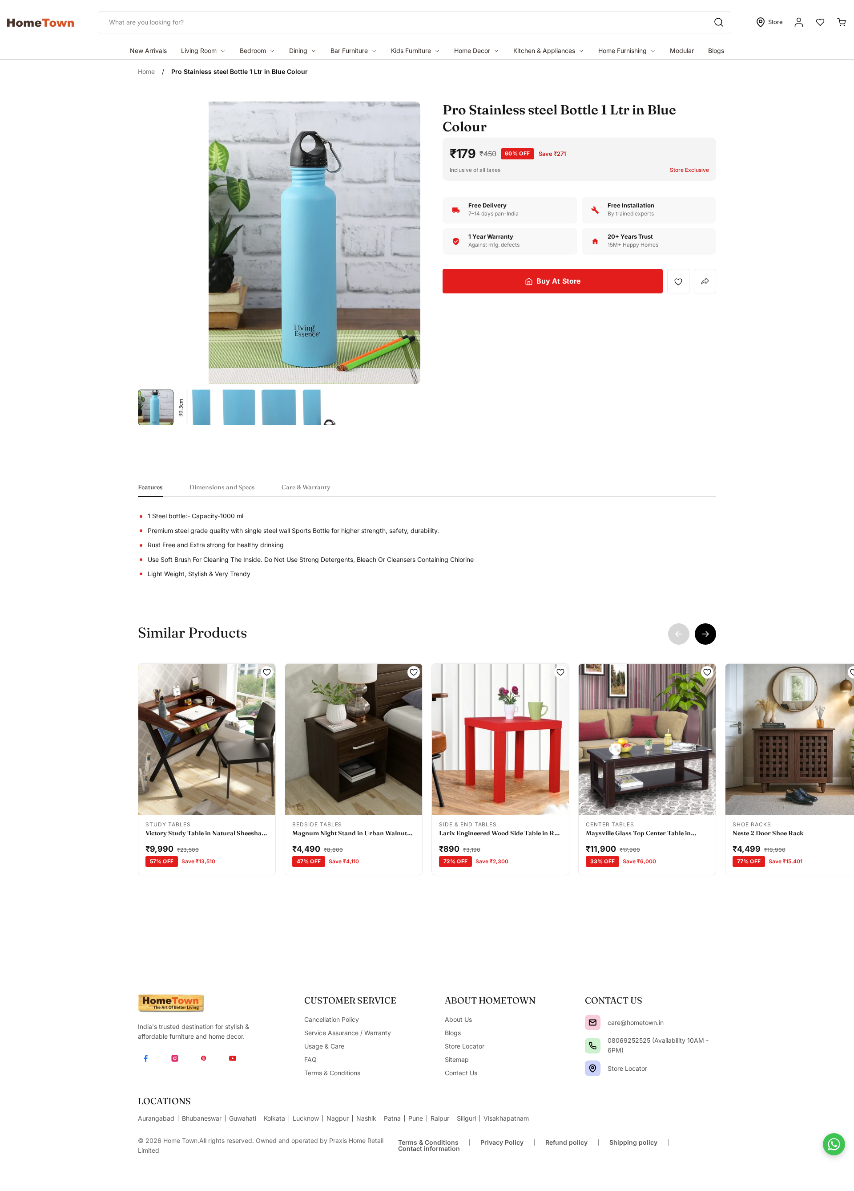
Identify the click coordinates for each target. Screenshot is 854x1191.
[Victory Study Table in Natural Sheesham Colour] (206, 739)
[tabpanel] (427, 545)
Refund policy (566, 1142)
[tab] (150, 490)
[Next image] (263, 739)
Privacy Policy (502, 1142)
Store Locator (627, 1068)
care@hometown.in (636, 1022)
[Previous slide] (678, 634)
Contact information (429, 1148)
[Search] (718, 22)
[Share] (705, 281)
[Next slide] (705, 634)
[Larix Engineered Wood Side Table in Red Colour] (500, 739)
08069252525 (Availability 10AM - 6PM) (658, 1045)
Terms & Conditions (428, 1142)
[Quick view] (169, 802)
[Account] (799, 22)
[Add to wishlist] (678, 281)
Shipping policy (633, 1142)
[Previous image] (150, 739)
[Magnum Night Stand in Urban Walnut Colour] (353, 739)
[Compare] (244, 802)
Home (146, 71)
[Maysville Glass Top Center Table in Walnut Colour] (647, 739)
